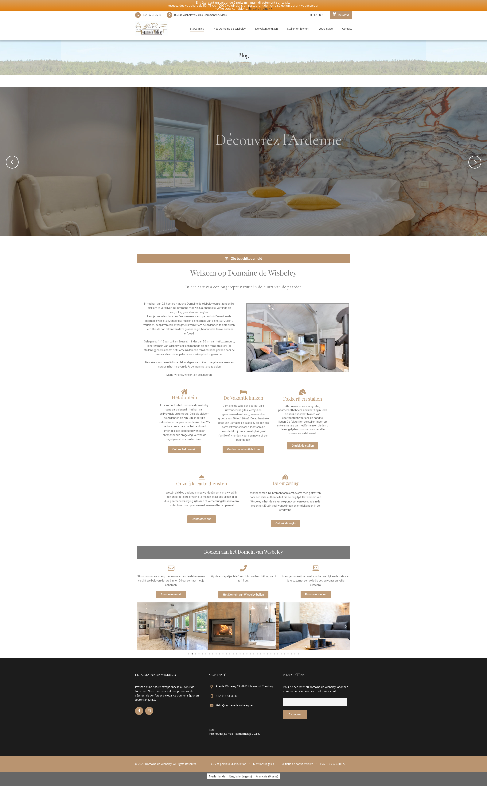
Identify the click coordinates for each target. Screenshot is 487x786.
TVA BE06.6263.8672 (332, 764)
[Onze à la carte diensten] (202, 477)
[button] (141, 626)
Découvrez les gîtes (232, 177)
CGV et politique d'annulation (228, 764)
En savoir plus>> (260, 8)
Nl (320, 14)
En (315, 14)
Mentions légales (263, 764)
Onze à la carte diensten (201, 483)
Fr (311, 14)
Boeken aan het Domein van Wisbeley (243, 551)
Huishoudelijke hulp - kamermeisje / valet (234, 733)
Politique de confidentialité (297, 764)
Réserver (343, 14)
